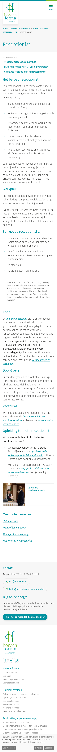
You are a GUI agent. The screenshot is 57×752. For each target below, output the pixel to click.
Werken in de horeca (20, 28)
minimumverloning (16, 318)
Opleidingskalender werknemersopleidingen (21, 694)
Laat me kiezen (9, 747)
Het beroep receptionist (14, 61)
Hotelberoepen (10, 32)
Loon (32, 66)
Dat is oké (49, 747)
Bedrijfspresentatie (11, 683)
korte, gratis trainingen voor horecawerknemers (29, 470)
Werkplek (31, 61)
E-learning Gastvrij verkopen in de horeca (20, 733)
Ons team (7, 676)
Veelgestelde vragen (11, 704)
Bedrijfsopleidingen (11, 701)
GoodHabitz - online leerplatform (17, 722)
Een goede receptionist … (16, 66)
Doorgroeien (42, 66)
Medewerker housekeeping (17, 540)
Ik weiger (38, 747)
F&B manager (10, 521)
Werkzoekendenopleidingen (14, 711)
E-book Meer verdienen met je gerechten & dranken (25, 726)
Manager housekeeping (15, 534)
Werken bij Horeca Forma (13, 679)
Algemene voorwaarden (13, 708)
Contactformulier (10, 672)
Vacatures (9, 71)
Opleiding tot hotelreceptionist (30, 71)
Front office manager (14, 527)
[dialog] (28, 743)
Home (5, 28)
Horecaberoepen (40, 28)
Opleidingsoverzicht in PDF (14, 697)
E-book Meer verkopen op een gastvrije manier (22, 729)
